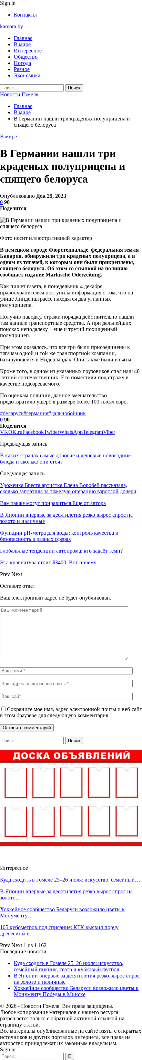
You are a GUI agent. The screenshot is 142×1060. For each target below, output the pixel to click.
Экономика (27, 75)
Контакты (25, 15)
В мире (22, 44)
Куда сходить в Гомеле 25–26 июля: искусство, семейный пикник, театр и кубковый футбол (68, 966)
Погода (22, 63)
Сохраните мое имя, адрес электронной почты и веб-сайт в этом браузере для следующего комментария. (71, 712)
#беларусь (11, 413)
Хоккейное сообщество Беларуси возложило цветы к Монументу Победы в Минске (76, 991)
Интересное (28, 51)
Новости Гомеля (19, 94)
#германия (35, 413)
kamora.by (11, 26)
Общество (26, 57)
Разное (22, 69)
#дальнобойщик (67, 413)
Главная (23, 38)
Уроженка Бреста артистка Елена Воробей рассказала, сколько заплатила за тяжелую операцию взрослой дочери (68, 488)
